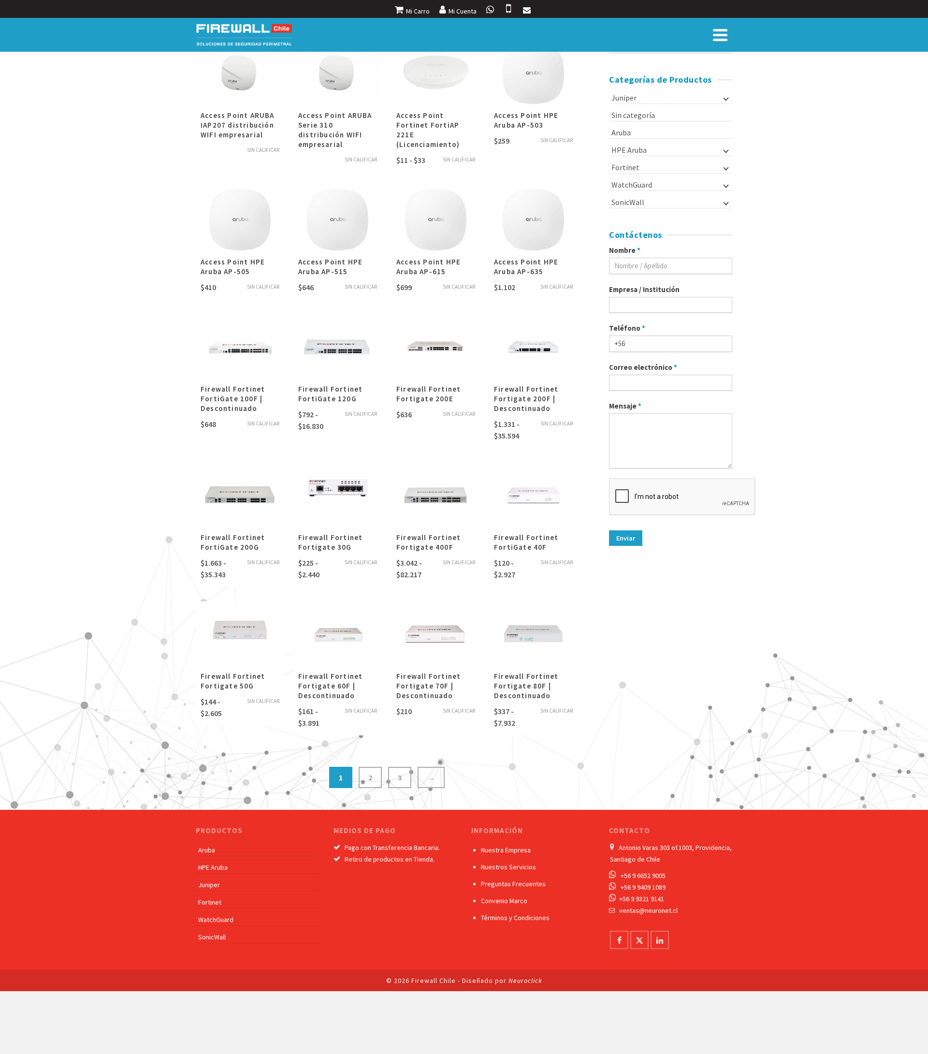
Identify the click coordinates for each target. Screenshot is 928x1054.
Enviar (625, 538)
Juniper (624, 97)
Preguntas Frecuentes (513, 883)
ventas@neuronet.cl (648, 910)
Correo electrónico (643, 367)
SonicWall (627, 202)
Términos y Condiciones (515, 917)
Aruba (621, 132)
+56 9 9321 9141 (641, 898)
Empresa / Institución (644, 289)
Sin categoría (633, 115)
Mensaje (625, 405)
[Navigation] (720, 35)
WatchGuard (631, 185)
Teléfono (627, 328)
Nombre (624, 250)
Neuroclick (525, 980)
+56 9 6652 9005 (643, 875)
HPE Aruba (629, 150)
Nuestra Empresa (506, 850)
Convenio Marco (504, 900)
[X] (639, 940)
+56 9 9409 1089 (643, 887)
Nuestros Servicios (508, 867)
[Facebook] (619, 940)
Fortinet (625, 167)
